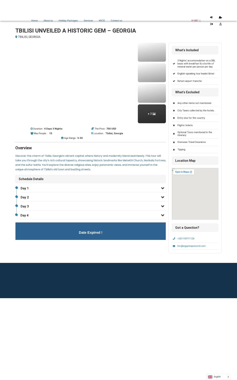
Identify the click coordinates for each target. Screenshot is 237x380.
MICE (102, 20)
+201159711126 (186, 238)
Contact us (116, 20)
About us (48, 20)
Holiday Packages (68, 20)
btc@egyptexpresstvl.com (192, 246)
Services (88, 20)
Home (34, 20)
